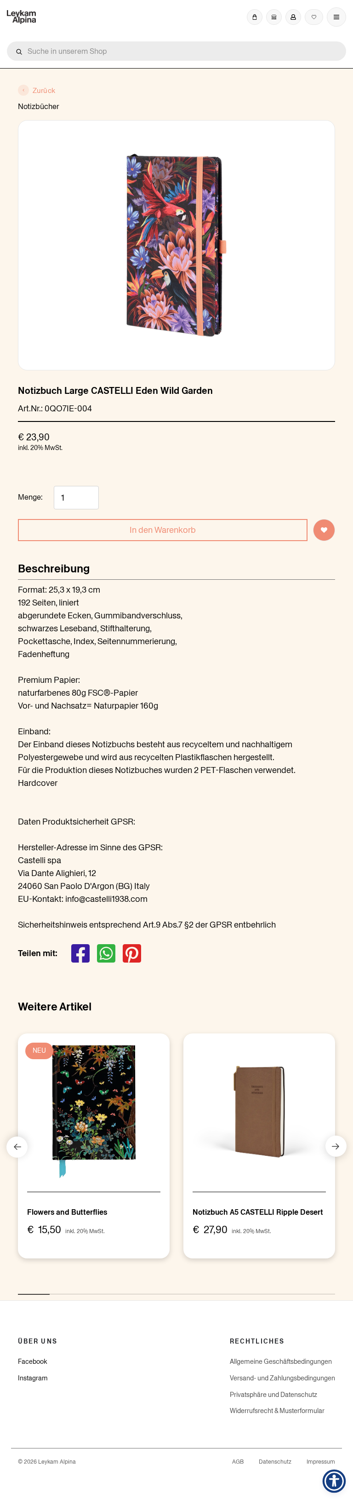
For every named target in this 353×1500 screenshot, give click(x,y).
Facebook (32, 1361)
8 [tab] (244, 1289)
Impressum (321, 1461)
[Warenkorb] (254, 17)
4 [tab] (117, 1289)
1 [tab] (22, 1289)
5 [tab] (149, 1289)
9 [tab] (276, 1289)
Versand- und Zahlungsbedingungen (282, 1378)
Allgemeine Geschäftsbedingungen (281, 1361)
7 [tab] (212, 1289)
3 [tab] (86, 1289)
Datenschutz (275, 1461)
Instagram (33, 1378)
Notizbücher (38, 106)
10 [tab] (308, 1289)
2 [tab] (54, 1289)
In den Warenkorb (163, 530)
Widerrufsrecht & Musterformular (277, 1410)
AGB (238, 1461)
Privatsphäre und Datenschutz (273, 1394)
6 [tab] (181, 1289)
